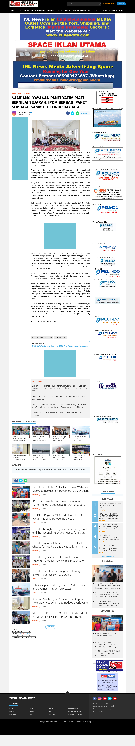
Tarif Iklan (112, 706)
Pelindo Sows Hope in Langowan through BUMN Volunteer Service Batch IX (56, 573)
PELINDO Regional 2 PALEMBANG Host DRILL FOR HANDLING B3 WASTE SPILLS (59, 517)
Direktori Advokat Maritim (101, 711)
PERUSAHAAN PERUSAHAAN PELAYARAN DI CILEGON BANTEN (110, 505)
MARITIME (48, 337)
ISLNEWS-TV (51, 10)
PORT (89, 10)
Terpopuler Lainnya (107, 556)
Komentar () (85, 113)
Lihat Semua (50, 627)
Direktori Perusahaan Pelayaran (103, 709)
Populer (121, 4)
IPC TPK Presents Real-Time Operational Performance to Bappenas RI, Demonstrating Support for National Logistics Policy (58, 505)
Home (12, 10)
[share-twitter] (72, 113)
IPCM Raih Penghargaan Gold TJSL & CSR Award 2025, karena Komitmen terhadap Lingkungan (60, 346)
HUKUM (11, 711)
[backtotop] (67, 693)
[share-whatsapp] (77, 113)
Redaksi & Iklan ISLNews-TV (102, 703)
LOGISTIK (67, 10)
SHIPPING (104, 10)
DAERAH (12, 709)
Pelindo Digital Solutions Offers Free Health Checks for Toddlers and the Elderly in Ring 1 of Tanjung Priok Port (60, 547)
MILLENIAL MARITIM (79, 10)
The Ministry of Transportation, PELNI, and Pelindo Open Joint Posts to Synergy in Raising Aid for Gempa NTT (109, 537)
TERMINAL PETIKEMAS (116, 10)
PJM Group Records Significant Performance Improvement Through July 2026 (59, 587)
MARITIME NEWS (60, 337)
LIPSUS (60, 10)
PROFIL (96, 10)
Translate (27, 633)
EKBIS (31, 709)
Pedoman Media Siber (100, 706)
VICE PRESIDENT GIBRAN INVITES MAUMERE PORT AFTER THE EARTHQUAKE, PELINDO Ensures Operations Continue (60, 617)
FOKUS (51, 709)
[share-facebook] (68, 113)
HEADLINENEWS (40, 10)
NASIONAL (12, 714)
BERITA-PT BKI (28, 10)
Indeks (19, 10)
